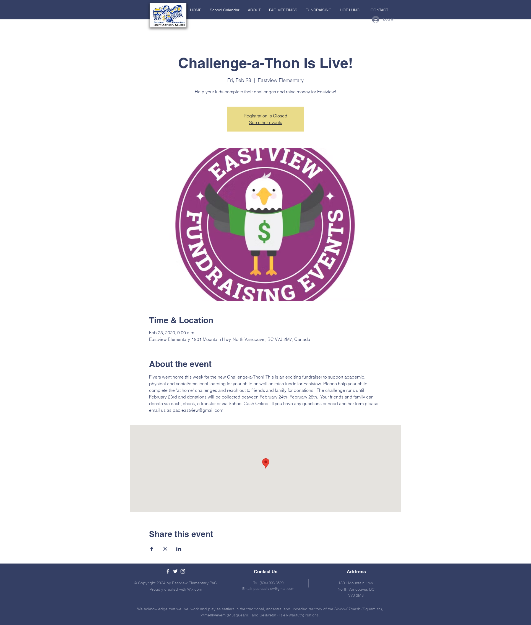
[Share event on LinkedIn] (178, 549)
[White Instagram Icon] (183, 571)
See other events (265, 122)
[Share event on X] (165, 549)
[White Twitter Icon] (175, 571)
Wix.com (194, 589)
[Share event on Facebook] (151, 549)
